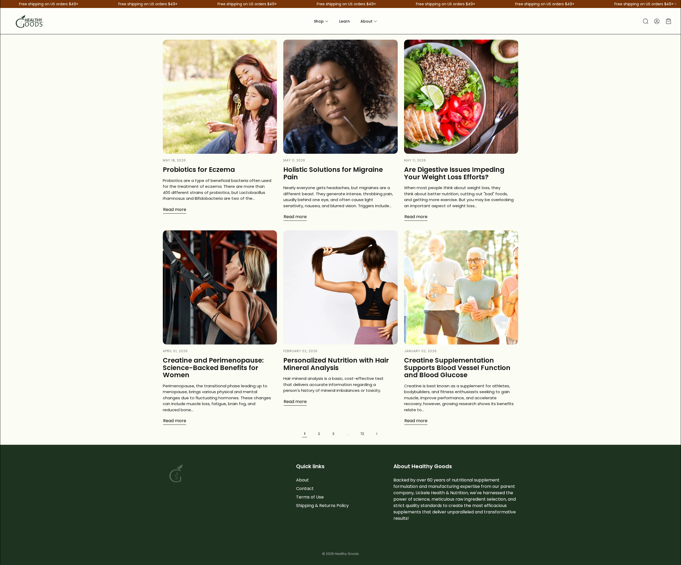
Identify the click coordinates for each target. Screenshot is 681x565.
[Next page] (376, 433)
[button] (645, 21)
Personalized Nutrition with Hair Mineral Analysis (336, 364)
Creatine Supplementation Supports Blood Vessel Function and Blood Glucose (457, 368)
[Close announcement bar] (675, 4)
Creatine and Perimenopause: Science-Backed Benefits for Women (213, 368)
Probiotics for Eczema (199, 169)
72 (362, 433)
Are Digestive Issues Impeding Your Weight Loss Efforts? (454, 173)
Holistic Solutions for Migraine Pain (333, 173)
